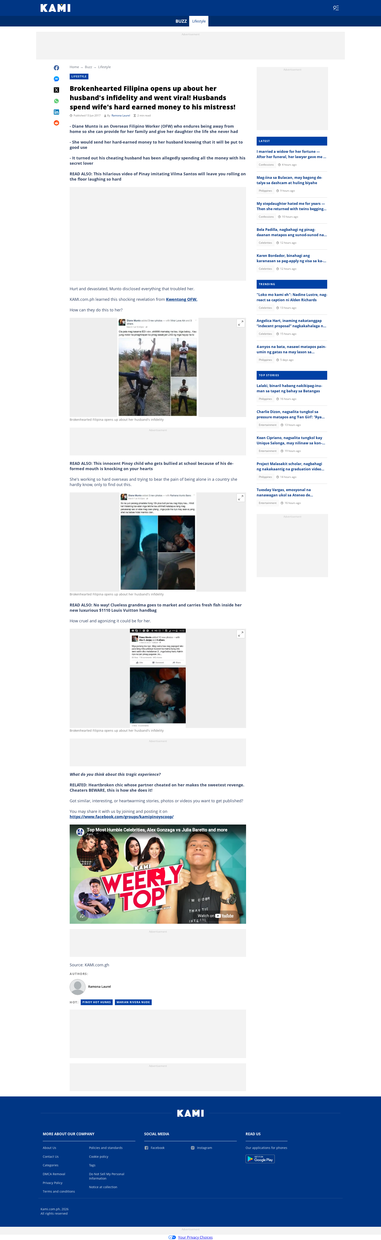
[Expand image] (241, 323)
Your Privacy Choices (195, 1237)
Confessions (266, 164)
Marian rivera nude (133, 1002)
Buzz (181, 21)
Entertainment (267, 425)
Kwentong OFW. (181, 299)
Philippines (265, 191)
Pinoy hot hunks (96, 1002)
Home (74, 67)
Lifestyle (199, 21)
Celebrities (265, 243)
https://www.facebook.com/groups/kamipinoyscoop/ (122, 816)
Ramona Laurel (121, 115)
